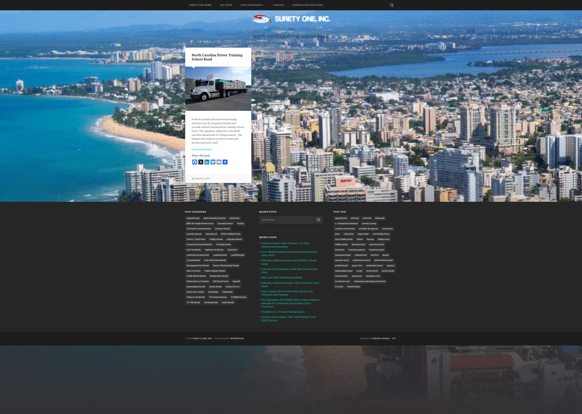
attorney (355, 218)
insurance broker (343, 255)
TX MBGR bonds (238, 297)
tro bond (339, 286)
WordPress (237, 338)
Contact (278, 5)
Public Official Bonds (196, 276)
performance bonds (383, 260)
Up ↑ (394, 338)
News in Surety (194, 271)
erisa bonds (363, 234)
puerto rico (357, 265)
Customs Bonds (194, 234)
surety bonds (388, 271)
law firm (374, 255)
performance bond (361, 260)
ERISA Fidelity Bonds (230, 234)
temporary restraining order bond (369, 281)
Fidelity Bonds (216, 239)
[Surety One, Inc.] (291, 19)
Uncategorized (211, 302)
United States (353, 286)
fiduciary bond (358, 244)
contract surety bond (345, 228)
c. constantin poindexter (346, 223)
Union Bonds (228, 302)
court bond (387, 228)
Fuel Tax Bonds (194, 250)
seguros (390, 265)
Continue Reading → (203, 149)
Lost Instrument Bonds (215, 260)
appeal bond (341, 218)
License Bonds (193, 260)
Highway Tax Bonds (214, 250)
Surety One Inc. (233, 286)
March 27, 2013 (202, 178)
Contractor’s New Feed (307, 5)
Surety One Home (200, 5)
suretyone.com (373, 276)
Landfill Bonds (237, 255)
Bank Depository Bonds (215, 218)
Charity (240, 223)
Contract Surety (222, 228)
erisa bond (349, 234)
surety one (357, 276)
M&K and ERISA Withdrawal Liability (281, 277)
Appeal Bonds (193, 218)
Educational (211, 234)
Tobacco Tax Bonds (196, 297)
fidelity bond (383, 239)
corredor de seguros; (368, 228)
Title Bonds (227, 292)
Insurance (232, 250)
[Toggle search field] (392, 5)
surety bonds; (341, 276)
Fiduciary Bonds (234, 239)
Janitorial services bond (198, 255)
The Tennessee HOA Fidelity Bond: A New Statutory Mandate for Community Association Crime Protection (290, 303)
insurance (339, 250)
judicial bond (361, 255)
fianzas (370, 239)
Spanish (236, 281)
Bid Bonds (234, 218)
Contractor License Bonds (199, 228)
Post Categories (251, 5)
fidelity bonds (341, 244)
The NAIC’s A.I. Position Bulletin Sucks (283, 311)
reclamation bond (374, 265)
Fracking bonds (223, 244)
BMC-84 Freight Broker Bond (200, 223)
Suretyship (213, 292)
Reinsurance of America (198, 281)
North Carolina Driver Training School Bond (217, 57)
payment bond (342, 260)
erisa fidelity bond (381, 234)
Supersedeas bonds (196, 286)
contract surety (369, 223)
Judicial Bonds (220, 255)
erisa (337, 234)
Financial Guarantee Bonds (199, 244)
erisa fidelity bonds (344, 239)
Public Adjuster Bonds (215, 271)
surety (359, 271)
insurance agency (356, 250)
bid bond (367, 218)
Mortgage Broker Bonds (198, 265)
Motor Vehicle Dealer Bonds (226, 265)
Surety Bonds (215, 286)
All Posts (226, 5)
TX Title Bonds (193, 302)
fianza (360, 239)
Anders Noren (380, 338)
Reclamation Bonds (219, 276)
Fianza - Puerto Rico (196, 239)
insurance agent (376, 250)
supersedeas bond (343, 271)
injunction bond (376, 244)
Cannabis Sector (225, 223)
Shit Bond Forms (221, 281)
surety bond (372, 271)
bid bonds (380, 218)
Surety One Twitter (195, 292)
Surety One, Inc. (202, 338)
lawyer (386, 255)
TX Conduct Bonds (218, 297)
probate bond (341, 265)
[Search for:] (291, 220)
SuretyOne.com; (342, 281)
